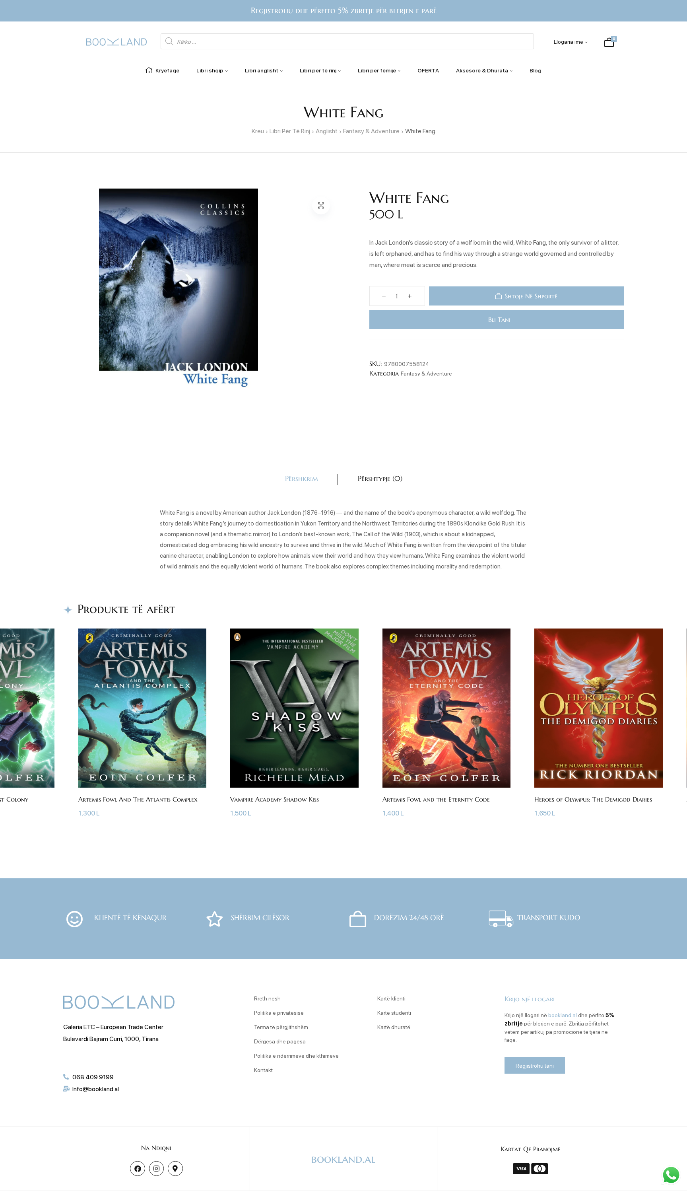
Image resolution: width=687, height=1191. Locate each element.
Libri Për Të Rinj (290, 130)
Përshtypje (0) (380, 478)
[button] (321, 205)
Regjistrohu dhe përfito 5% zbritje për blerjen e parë (344, 11)
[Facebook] (137, 1168)
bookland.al (562, 1014)
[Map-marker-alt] (175, 1168)
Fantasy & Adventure (371, 130)
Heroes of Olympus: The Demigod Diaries (593, 799)
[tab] (301, 480)
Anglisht (327, 130)
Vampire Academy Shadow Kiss (274, 799)
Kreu (258, 130)
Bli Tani (498, 319)
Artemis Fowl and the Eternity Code (436, 799)
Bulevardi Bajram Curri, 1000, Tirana (111, 1038)
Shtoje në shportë (531, 296)
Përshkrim (301, 478)
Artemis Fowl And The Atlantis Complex (138, 799)
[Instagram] (156, 1168)
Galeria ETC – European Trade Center (113, 1026)
